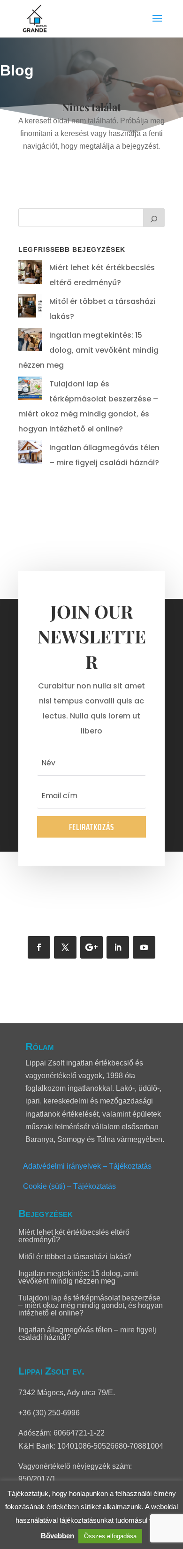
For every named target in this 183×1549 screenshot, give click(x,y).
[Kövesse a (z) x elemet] (65, 947)
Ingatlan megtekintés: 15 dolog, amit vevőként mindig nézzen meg (88, 350)
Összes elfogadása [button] (110, 1536)
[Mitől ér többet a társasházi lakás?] (30, 308)
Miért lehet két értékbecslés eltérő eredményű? (74, 1236)
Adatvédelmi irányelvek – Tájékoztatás (87, 1166)
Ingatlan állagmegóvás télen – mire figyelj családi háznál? (87, 1333)
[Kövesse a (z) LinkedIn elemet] (118, 947)
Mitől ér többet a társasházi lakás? (74, 1257)
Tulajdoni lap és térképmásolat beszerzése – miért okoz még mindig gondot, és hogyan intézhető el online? (90, 1305)
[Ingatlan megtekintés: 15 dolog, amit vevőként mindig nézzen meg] (30, 342)
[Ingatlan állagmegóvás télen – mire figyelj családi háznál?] (30, 454)
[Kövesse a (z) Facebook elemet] (39, 947)
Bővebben (57, 1536)
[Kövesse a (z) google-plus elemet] (91, 947)
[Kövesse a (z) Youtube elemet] (144, 947)
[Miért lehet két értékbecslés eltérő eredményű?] (30, 274)
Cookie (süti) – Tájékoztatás (69, 1186)
